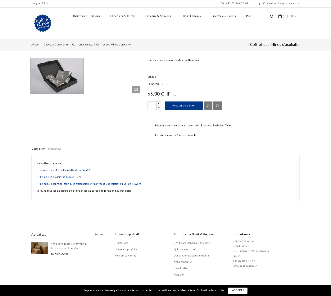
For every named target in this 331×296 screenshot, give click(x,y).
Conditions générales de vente (192, 243)
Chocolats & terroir (122, 16)
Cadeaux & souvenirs (159, 16)
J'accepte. (237, 290)
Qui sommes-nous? (185, 249)
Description (38, 149)
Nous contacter (183, 262)
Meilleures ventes (125, 256)
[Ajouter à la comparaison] (217, 105)
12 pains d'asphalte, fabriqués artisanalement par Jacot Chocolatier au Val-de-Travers (90, 184)
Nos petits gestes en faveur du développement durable (69, 246)
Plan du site (181, 268)
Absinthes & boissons (86, 16)
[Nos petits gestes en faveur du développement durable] (39, 248)
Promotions (122, 243)
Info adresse (241, 234)
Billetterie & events (223, 16)
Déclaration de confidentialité (191, 256)
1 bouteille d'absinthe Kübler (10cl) (60, 177)
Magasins (179, 275)
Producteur (54, 149)
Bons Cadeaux (192, 16)
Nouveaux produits (126, 249)
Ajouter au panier (184, 105)
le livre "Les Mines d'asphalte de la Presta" (65, 170)
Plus (248, 16)
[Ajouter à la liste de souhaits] (208, 105)
